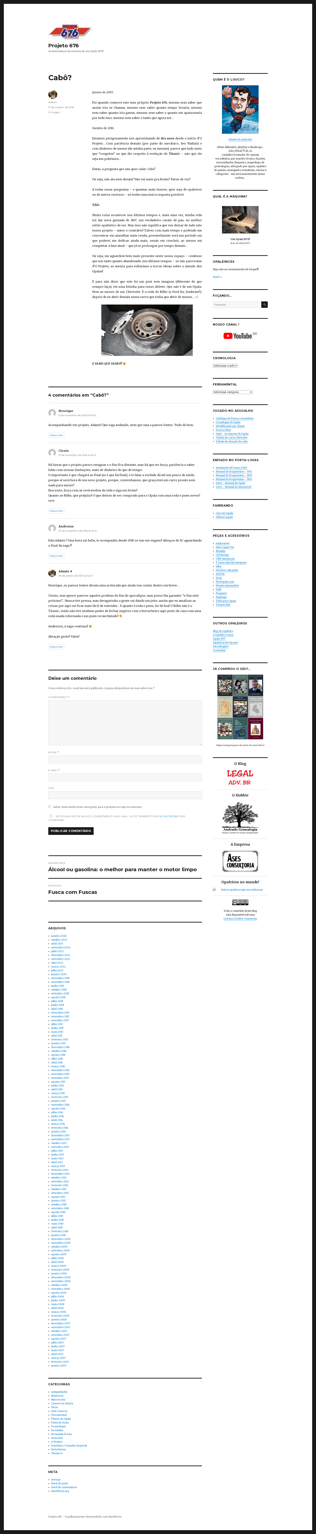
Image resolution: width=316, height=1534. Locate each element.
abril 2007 (57, 1354)
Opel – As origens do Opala (232, 433)
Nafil (218, 589)
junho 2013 (57, 1154)
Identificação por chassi (230, 426)
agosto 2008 (58, 1292)
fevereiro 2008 (60, 1315)
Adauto (52, 102)
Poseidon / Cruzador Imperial (69, 1445)
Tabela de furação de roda (232, 441)
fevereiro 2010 (59, 1231)
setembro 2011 (60, 1193)
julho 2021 (57, 970)
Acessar (56, 1479)
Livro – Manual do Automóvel (233, 486)
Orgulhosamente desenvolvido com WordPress (93, 1516)
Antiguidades (59, 1392)
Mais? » (217, 277)
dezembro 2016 (60, 1047)
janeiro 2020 (59, 974)
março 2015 (58, 1093)
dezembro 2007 (60, 1323)
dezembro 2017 (60, 1012)
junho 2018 (57, 1005)
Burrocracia (58, 1399)
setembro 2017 (60, 1020)
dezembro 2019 (60, 978)
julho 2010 (57, 1216)
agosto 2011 (58, 1196)
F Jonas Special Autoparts (231, 562)
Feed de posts (59, 1483)
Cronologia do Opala (228, 422)
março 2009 (58, 1265)
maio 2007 (57, 1350)
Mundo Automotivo (227, 585)
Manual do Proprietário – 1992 (234, 479)
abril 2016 (57, 1062)
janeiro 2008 (59, 1319)
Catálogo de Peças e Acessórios (234, 418)
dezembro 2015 (60, 1070)
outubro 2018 (59, 989)
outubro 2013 (59, 1143)
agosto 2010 (58, 1212)
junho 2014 (57, 1116)
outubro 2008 (59, 1285)
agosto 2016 (58, 1054)
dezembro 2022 (60, 955)
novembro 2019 (60, 982)
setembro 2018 (60, 993)
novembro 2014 (60, 1104)
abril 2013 (57, 1162)
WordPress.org (60, 1491)
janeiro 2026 (58, 936)
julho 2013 (57, 1150)
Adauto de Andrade (240, 139)
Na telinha (57, 1430)
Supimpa (221, 597)
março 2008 (58, 1312)
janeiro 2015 (58, 1100)
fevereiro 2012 (59, 1185)
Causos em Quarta (62, 1403)
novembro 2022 (60, 959)
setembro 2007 (60, 1335)
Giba (218, 566)
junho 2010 (57, 1219)
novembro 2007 (60, 1327)
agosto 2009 (58, 1254)
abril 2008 (57, 1308)
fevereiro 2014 (59, 1127)
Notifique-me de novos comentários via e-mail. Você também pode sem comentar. (116, 818)
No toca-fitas (223, 430)
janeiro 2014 (58, 1131)
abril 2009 (57, 1262)
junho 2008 (58, 1300)
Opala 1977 (219, 638)
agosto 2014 (58, 1108)
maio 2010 (57, 1223)
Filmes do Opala (61, 1418)
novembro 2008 (60, 1281)
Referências (58, 1449)
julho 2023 (57, 951)
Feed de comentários (64, 1487)
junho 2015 (57, 1085)
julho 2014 (57, 1112)
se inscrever (169, 816)
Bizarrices (57, 1395)
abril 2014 (57, 1120)
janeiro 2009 (59, 1273)
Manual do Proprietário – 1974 (234, 471)
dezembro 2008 (60, 1277)
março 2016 (58, 1066)
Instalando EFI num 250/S (231, 467)
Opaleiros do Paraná (225, 642)
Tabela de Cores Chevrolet (231, 437)
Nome (53, 752)
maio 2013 (57, 1158)
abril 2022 (57, 962)
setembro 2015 (60, 1077)
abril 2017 (56, 1035)
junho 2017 (57, 1028)
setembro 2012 (60, 1181)
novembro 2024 (60, 947)
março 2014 (58, 1124)
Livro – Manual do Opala (230, 483)
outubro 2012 (59, 1177)
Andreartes (223, 543)
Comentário (58, 697)
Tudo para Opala (226, 600)
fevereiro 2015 (59, 1097)
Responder (56, 435)
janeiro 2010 (58, 1235)
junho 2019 (57, 985)
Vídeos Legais (224, 517)
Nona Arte (57, 1438)
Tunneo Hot (223, 604)
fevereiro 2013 (59, 1170)
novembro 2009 (60, 1242)
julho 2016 (57, 1058)
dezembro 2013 (60, 1135)
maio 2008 (57, 1304)
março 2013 (58, 1166)
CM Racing (222, 554)
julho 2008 (57, 1296)
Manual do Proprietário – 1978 (234, 475)
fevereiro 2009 (60, 1269)
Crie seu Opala (224, 513)
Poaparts (221, 593)
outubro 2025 (59, 939)
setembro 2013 (60, 1147)
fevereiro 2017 (59, 1039)
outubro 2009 (59, 1246)
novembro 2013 (60, 1139)
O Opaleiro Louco (223, 634)
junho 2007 (58, 1346)
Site (51, 788)
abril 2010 (57, 1227)
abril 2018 (57, 1008)
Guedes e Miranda (227, 570)
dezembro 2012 (60, 1173)
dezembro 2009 (60, 1239)
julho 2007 (57, 1342)
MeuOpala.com (225, 581)
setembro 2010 (60, 1208)
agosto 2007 (58, 1338)
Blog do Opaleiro (223, 631)
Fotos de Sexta (60, 1422)
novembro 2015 (60, 1074)
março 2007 (58, 1358)
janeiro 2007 (58, 1365)
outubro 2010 (59, 1204)
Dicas (54, 1407)
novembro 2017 (60, 1016)
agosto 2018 (58, 997)
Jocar (219, 577)
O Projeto (54, 112)
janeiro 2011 (58, 1200)
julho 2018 (57, 1001)
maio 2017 (57, 1031)
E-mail (54, 770)
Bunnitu (220, 551)
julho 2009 (57, 1258)
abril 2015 (57, 1089)
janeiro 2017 (58, 1043)
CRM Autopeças (225, 558)
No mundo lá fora (61, 1434)
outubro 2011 (58, 1189)
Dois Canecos (59, 1411)
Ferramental (59, 1415)
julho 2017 (57, 1024)
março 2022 (58, 966)
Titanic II (56, 1453)
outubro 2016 (58, 1051)
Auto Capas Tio (225, 547)
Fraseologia (58, 1426)
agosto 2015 (58, 1081)
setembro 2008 (60, 1288)
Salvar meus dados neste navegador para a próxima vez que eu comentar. (97, 807)
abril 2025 (57, 943)
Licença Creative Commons (240, 918)
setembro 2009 (60, 1250)
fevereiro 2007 (60, 1361)
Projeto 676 (63, 45)
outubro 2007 (59, 1331)
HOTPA (220, 574)
